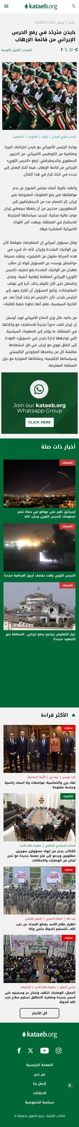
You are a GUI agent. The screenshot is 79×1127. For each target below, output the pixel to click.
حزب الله (70, 918)
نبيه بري (53, 777)
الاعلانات (39, 1093)
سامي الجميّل (67, 987)
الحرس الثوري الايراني (63, 136)
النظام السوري (54, 918)
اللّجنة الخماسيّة (36, 777)
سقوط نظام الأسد (30, 845)
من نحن (39, 1074)
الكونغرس (18, 136)
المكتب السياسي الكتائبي (60, 845)
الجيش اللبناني (33, 918)
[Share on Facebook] (62, 50)
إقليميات (67, 462)
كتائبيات (68, 796)
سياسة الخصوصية (39, 1102)
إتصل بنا (39, 1084)
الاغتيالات (25, 987)
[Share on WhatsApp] (71, 50)
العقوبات (33, 136)
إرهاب (44, 136)
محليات (68, 728)
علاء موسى (68, 777)
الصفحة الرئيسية (39, 1065)
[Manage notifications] (69, 1085)
